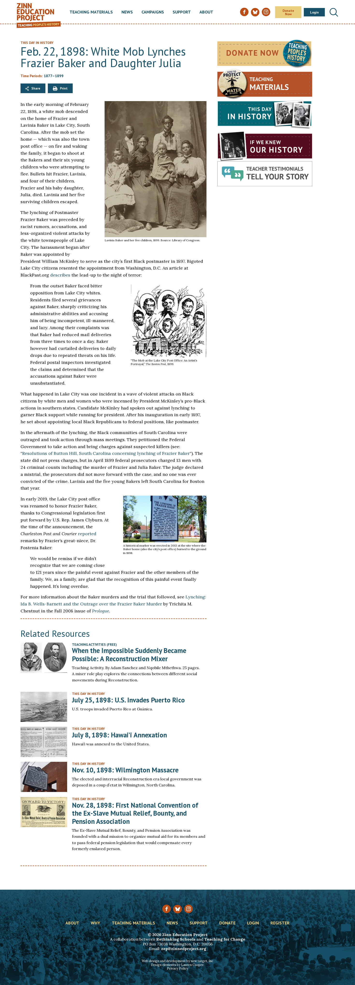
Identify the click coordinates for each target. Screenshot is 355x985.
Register (280, 923)
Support (182, 12)
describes (60, 275)
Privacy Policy (177, 968)
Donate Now (288, 12)
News (127, 12)
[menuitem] (91, 12)
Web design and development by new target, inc (177, 961)
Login (314, 12)
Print (64, 88)
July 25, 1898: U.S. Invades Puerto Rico (128, 699)
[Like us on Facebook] (166, 909)
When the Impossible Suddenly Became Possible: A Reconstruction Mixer (129, 654)
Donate (227, 923)
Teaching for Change (224, 939)
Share (35, 88)
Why (95, 923)
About (206, 12)
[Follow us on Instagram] (188, 909)
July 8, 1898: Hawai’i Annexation (119, 734)
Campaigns (153, 12)
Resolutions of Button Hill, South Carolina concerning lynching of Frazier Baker (106, 453)
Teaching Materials (91, 12)
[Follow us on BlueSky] (177, 909)
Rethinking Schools (175, 939)
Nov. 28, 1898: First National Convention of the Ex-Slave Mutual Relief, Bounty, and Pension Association (135, 813)
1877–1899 (54, 76)
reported (87, 533)
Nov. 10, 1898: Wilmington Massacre (125, 769)
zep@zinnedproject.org (183, 948)
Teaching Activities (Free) (94, 644)
